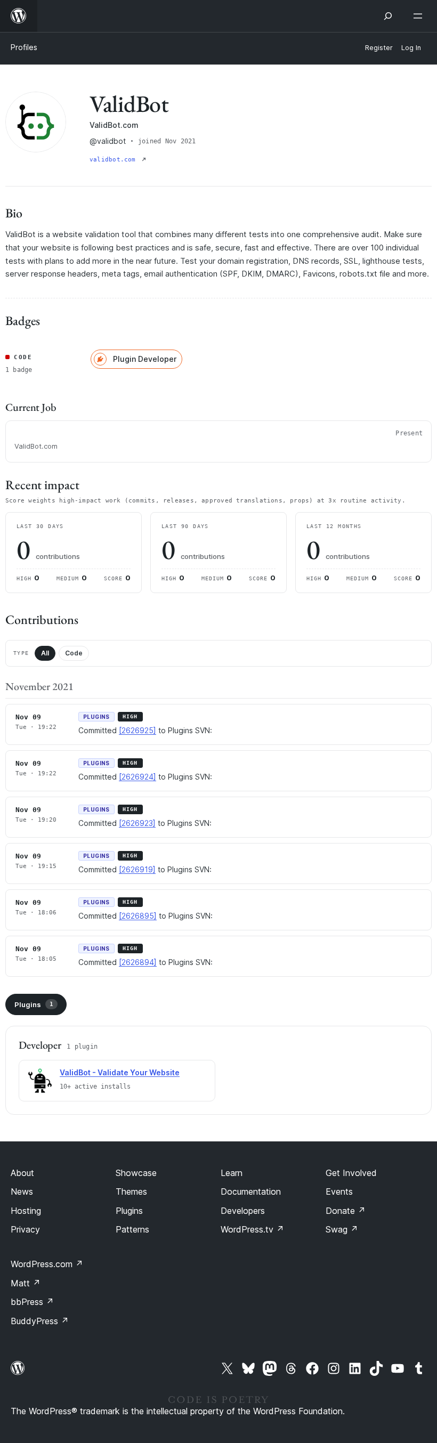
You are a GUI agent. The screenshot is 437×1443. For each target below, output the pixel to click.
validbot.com (115, 159)
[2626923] (137, 823)
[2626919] (137, 869)
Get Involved (351, 1173)
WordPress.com (47, 1264)
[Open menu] (420, 16)
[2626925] (137, 730)
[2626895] (138, 915)
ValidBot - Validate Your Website (120, 1072)
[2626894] (138, 962)
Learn (231, 1173)
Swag (342, 1229)
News (22, 1191)
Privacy (25, 1229)
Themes (131, 1191)
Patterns (132, 1229)
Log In (411, 48)
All (45, 653)
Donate (346, 1210)
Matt (26, 1283)
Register (379, 48)
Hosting (26, 1210)
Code (74, 653)
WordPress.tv (252, 1229)
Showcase (136, 1173)
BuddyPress (40, 1321)
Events (339, 1191)
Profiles (24, 47)
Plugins (33, 1004)
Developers (243, 1210)
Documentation (251, 1191)
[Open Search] (388, 16)
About (22, 1173)
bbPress (32, 1301)
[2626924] (137, 776)
